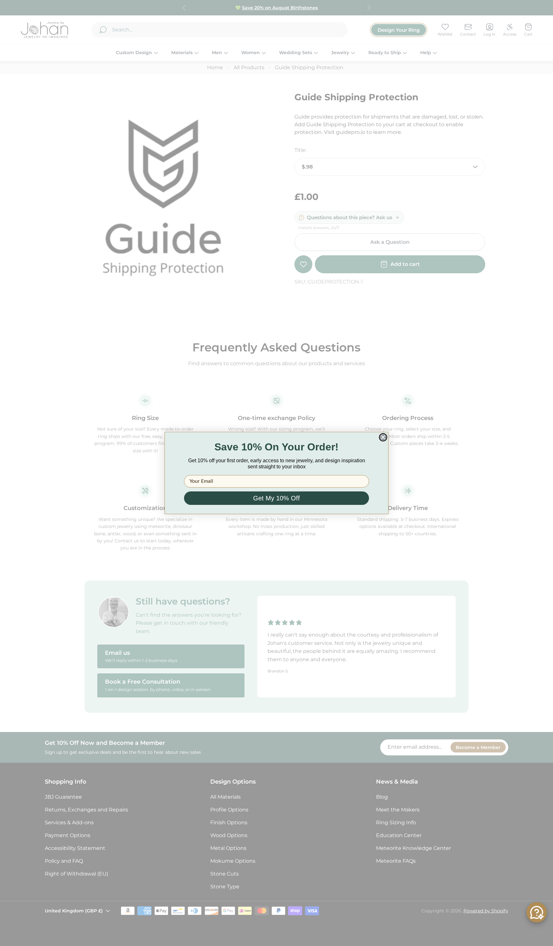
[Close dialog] (383, 437)
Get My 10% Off (276, 498)
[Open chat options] (536, 912)
